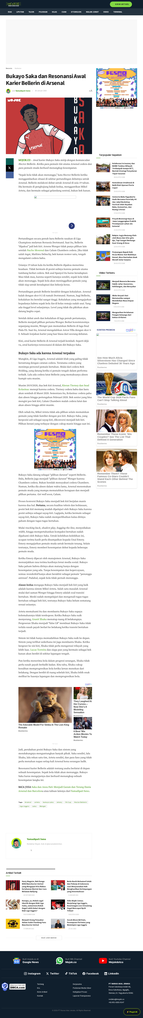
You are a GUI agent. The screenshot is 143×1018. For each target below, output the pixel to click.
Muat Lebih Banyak (49, 938)
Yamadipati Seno (23, 90)
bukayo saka (48, 802)
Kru (38, 988)
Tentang (40, 984)
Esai (10, 12)
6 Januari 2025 (73, 895)
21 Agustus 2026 (119, 230)
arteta (37, 802)
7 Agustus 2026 (119, 321)
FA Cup (68, 802)
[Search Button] (136, 4)
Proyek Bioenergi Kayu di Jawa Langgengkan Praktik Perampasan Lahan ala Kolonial (124, 223)
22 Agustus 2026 (119, 247)
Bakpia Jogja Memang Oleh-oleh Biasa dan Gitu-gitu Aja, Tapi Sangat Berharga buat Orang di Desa (124, 239)
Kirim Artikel (122, 4)
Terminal (117, 12)
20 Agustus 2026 (119, 177)
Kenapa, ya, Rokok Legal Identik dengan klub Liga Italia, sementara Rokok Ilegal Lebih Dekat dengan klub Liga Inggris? (33, 906)
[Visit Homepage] (13, 4)
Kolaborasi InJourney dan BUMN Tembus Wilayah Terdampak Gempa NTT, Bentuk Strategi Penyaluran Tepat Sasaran (124, 168)
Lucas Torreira (38, 649)
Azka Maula (55, 797)
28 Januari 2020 (41, 90)
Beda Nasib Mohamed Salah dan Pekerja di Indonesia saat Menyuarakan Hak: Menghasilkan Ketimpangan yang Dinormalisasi (79, 886)
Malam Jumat (92, 12)
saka (34, 806)
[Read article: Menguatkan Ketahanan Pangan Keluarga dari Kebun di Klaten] (103, 316)
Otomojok (76, 12)
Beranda (9, 68)
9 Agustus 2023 (73, 914)
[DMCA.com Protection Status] (17, 986)
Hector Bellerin (80, 802)
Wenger (43, 806)
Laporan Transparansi (82, 995)
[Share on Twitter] (10, 168)
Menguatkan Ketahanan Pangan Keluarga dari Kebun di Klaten (123, 315)
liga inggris (24, 806)
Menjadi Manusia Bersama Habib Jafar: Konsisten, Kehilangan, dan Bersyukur (124, 284)
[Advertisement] (49, 824)
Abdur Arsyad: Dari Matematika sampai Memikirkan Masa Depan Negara (123, 299)
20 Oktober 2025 (28, 895)
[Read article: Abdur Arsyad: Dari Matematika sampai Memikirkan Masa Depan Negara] (103, 299)
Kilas (54, 12)
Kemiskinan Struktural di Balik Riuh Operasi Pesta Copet (123, 185)
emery (59, 802)
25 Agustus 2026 (119, 191)
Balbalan (18, 68)
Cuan (64, 12)
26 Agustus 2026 (119, 263)
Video (106, 12)
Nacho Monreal (35, 250)
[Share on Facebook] (10, 175)
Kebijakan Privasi (80, 992)
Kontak (40, 995)
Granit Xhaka (39, 619)
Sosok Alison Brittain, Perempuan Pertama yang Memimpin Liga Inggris (78, 922)
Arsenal (28, 802)
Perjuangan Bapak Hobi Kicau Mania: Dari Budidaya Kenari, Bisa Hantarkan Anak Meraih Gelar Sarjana (124, 256)
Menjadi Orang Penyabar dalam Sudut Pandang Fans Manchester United (34, 922)
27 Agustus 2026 (119, 213)
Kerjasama (77, 984)
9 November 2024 (29, 914)
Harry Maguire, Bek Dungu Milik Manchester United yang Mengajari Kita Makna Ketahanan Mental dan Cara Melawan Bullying (34, 886)
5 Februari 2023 (28, 929)
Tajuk (31, 12)
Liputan (20, 12)
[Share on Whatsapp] (10, 161)
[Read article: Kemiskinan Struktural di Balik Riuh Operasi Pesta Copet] (103, 186)
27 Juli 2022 (72, 929)
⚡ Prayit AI (132, 1012)
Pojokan (43, 12)
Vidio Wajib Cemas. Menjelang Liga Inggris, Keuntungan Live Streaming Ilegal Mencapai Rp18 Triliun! (79, 906)
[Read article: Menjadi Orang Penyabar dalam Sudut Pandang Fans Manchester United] (13, 924)
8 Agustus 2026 (119, 307)
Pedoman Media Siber (82, 988)
